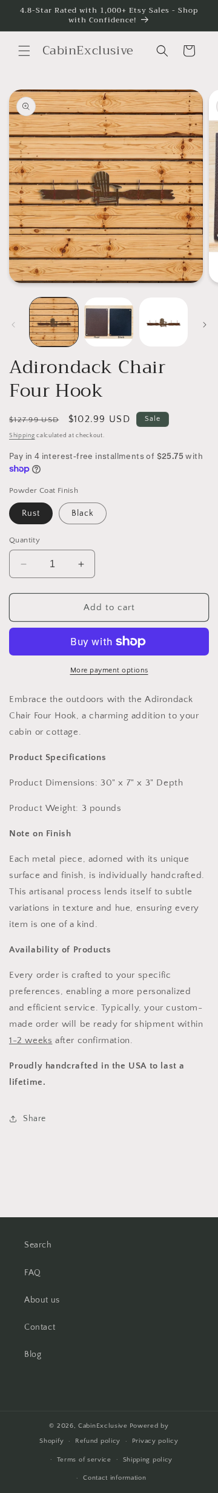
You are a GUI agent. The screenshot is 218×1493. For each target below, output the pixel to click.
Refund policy (98, 1441)
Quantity (24, 540)
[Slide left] (13, 324)
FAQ (32, 1273)
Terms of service (84, 1459)
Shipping (22, 435)
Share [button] (34, 1119)
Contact (39, 1327)
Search (38, 1245)
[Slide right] (204, 324)
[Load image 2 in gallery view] (108, 322)
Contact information (114, 1478)
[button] (24, 50)
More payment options (109, 670)
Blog (32, 1354)
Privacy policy (155, 1441)
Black (82, 513)
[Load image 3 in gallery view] (163, 322)
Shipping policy (148, 1459)
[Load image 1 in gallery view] (54, 322)
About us (42, 1300)
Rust (31, 513)
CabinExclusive (103, 1426)
